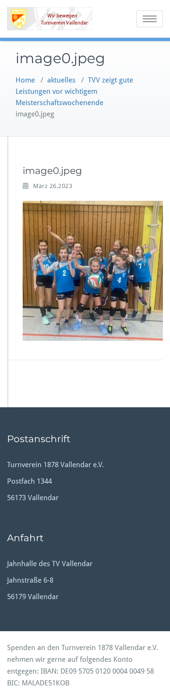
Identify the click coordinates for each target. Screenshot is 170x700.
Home (25, 80)
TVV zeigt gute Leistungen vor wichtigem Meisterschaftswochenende (74, 91)
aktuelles (61, 80)
